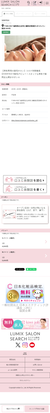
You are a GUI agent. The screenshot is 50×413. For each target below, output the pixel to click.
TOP (2, 8)
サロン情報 (9, 13)
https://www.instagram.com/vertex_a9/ (24, 120)
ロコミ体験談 (41, 13)
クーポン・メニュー (25, 13)
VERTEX (8, 8)
